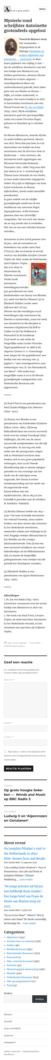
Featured (12, 957)
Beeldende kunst (16, 949)
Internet (11, 965)
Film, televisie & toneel (20, 961)
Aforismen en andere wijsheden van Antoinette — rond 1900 (24, 55)
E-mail (8, 737)
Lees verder (26, 879)
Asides (10, 945)
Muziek (11, 973)
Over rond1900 (12, 1028)
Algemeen (12, 937)
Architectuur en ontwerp (20, 941)
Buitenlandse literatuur (20, 953)
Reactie (9, 680)
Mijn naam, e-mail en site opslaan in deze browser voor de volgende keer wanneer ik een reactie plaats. (25, 756)
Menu (42, 9)
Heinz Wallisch (20, 643)
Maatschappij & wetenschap (22, 969)
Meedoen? (10, 1042)
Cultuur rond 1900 (12, 1051)
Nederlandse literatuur (14, 646)
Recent (8, 1014)
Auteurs (8, 1035)
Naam (8, 723)
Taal (9, 985)
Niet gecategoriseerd (18, 981)
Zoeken (8, 993)
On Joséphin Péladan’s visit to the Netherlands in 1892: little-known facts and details (24, 853)
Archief (8, 1021)
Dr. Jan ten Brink (34, 107)
